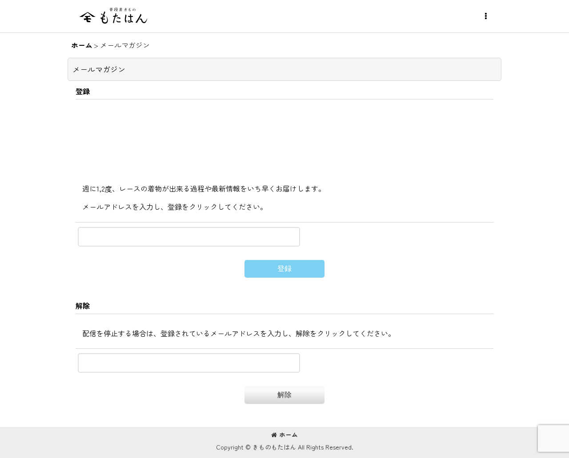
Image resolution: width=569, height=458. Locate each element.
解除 (83, 305)
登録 (83, 91)
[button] (485, 16)
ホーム (288, 434)
